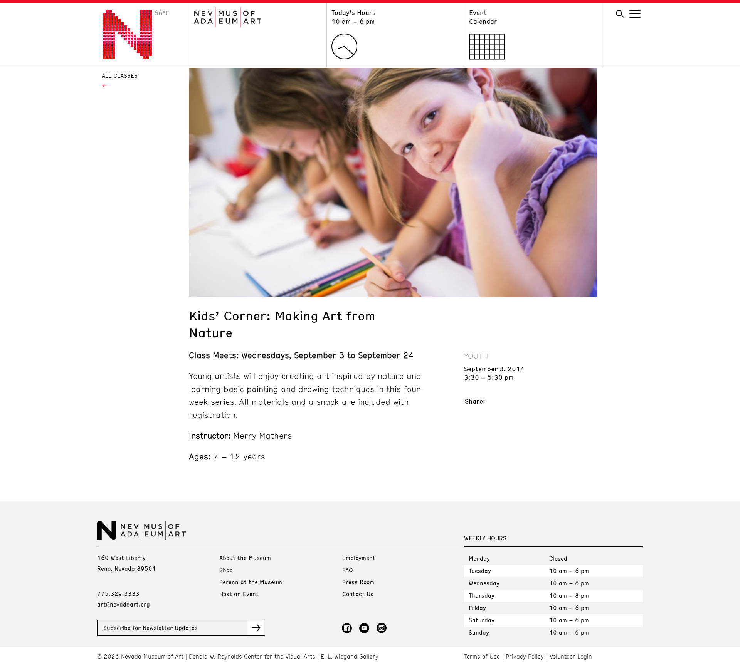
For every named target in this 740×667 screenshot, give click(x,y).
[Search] (620, 14)
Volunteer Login (571, 656)
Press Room (358, 581)
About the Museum (245, 557)
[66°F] (133, 56)
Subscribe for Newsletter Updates (150, 628)
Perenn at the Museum (250, 581)
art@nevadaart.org (123, 604)
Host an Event (239, 593)
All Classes (120, 75)
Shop (226, 569)
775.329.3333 (118, 593)
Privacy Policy (525, 656)
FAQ (347, 569)
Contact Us (357, 593)
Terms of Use (482, 656)
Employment (358, 557)
